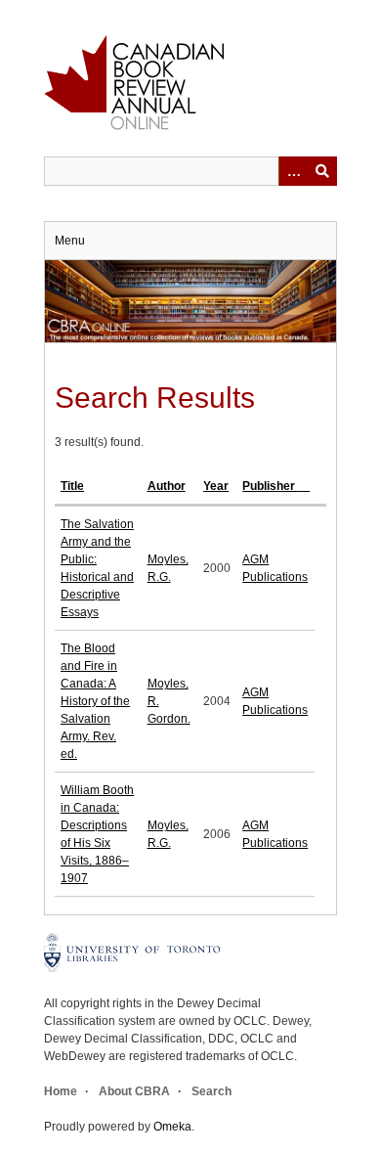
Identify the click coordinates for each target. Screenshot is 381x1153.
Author (167, 486)
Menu (70, 240)
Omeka (172, 1126)
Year (216, 486)
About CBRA (134, 1091)
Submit (322, 171)
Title (72, 486)
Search (211, 1091)
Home (60, 1091)
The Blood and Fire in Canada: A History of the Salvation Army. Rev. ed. (95, 701)
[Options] (293, 171)
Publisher (270, 486)
